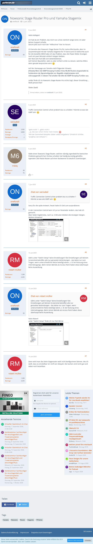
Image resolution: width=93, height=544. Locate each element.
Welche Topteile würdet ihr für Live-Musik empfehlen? (79, 399)
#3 (86, 148)
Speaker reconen (75, 406)
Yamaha (6, 520)
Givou (71, 425)
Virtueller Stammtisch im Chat (16, 424)
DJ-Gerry (72, 441)
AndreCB (72, 455)
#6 (86, 288)
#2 (86, 104)
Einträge (8, 135)
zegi (70, 472)
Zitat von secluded (39, 192)
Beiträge (8, 55)
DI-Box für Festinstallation (79, 412)
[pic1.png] (48, 230)
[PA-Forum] (16, 3)
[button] (90, 3)
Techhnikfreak (73, 447)
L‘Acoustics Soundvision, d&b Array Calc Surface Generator (80, 451)
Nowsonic (14, 520)
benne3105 (72, 431)
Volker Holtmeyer (74, 414)
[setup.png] (48, 334)
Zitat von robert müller (41, 296)
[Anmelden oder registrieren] (84, 3)
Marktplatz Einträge (11, 137)
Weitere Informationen (75, 540)
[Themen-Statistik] (91, 9)
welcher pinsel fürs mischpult (80, 444)
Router (22, 520)
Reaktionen (8, 129)
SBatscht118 (74, 428)
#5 (86, 252)
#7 (86, 356)
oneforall (15, 21)
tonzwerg (72, 408)
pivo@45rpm (73, 463)
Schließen (88, 540)
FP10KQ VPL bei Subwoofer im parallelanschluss (79, 421)
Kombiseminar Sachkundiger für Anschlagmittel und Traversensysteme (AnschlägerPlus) (16, 435)
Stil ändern (87, 531)
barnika (71, 403)
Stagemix (31, 520)
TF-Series (39, 520)
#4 (86, 184)
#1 (86, 30)
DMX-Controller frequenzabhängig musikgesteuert (76, 436)
